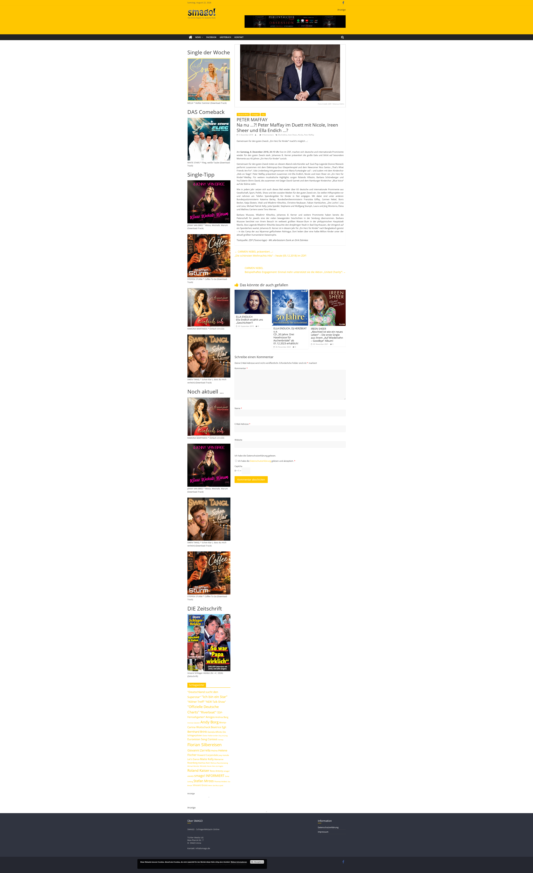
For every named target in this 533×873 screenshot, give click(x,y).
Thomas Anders (220, 781)
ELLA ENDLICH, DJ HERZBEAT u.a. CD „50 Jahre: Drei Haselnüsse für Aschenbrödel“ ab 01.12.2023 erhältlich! (290, 336)
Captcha (238, 466)
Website (238, 439)
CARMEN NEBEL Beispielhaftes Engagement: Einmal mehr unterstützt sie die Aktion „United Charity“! (295, 270)
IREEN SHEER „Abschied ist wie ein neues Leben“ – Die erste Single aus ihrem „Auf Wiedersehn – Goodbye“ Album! (327, 334)
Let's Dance (193, 759)
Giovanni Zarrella (199, 750)
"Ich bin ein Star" (214, 696)
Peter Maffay (309, 135)
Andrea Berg (221, 717)
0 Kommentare (268, 135)
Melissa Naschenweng (219, 763)
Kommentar (241, 368)
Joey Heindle (224, 755)
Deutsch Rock (243, 114)
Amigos (210, 717)
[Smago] (190, 37)
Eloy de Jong (223, 736)
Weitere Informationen (239, 862)
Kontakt (238, 37)
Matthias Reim (204, 763)
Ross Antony (216, 770)
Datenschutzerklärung (260, 460)
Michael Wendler (193, 766)
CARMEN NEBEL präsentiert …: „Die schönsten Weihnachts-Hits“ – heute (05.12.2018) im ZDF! (270, 253)
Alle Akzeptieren (257, 862)
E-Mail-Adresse (242, 424)
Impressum (323, 831)
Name (238, 408)
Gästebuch (225, 37)
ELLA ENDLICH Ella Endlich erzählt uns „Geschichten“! (249, 319)
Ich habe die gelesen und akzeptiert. (266, 460)
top (263, 114)
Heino (214, 750)
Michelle (203, 766)
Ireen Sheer (292, 135)
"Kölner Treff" (196, 702)
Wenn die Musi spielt (215, 785)
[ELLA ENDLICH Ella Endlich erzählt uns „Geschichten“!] (253, 291)
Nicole (300, 135)
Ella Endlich (282, 135)
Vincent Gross (200, 785)
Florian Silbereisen (204, 744)
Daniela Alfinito (215, 731)
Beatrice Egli (218, 727)
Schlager (255, 114)
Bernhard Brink (197, 732)
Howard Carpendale (207, 755)
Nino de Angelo (217, 766)
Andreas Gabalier (193, 723)
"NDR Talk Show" (215, 702)
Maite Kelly (207, 759)
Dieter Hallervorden (210, 735)
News (198, 37)
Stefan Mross (203, 781)
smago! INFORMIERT (209, 775)
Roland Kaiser (198, 770)
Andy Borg (209, 722)
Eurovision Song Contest (202, 739)
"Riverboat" (208, 712)
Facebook (211, 37)
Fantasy (220, 740)
